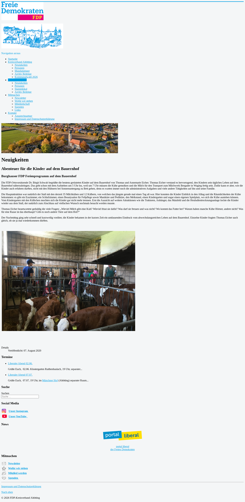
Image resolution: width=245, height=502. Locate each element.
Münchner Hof (50, 380)
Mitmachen (14, 95)
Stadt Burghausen (17, 79)
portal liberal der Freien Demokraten (122, 448)
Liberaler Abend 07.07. (20, 374)
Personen (19, 67)
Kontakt (12, 113)
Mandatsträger (22, 71)
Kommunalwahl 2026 (26, 77)
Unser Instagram (18, 411)
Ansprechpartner (23, 115)
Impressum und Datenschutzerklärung (34, 119)
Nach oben (7, 492)
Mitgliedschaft (22, 103)
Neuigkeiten (21, 65)
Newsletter (20, 97)
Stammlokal (21, 89)
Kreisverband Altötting (20, 61)
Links (18, 109)
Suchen (5, 393)
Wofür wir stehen (24, 101)
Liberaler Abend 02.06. (20, 363)
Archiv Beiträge (23, 73)
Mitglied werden (17, 473)
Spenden (19, 107)
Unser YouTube (18, 416)
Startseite (13, 59)
